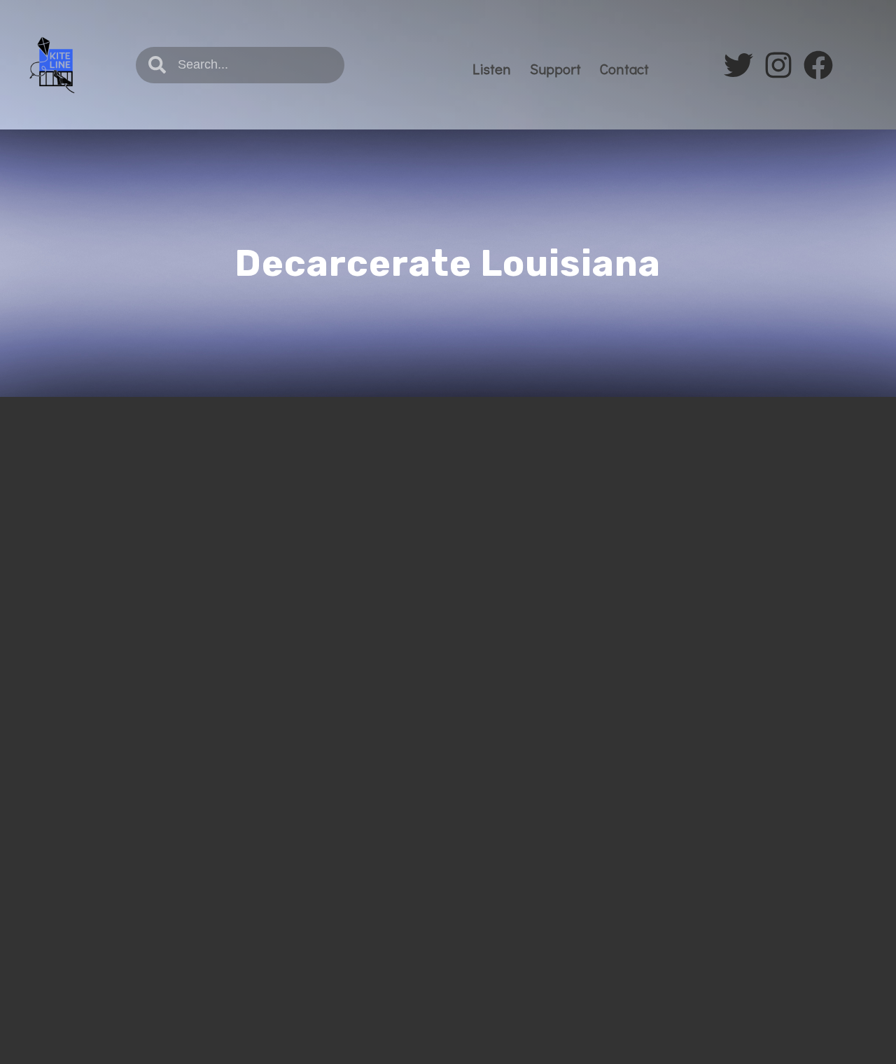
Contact (624, 68)
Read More (101, 793)
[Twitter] (738, 65)
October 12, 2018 (116, 569)
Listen (491, 68)
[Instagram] (778, 65)
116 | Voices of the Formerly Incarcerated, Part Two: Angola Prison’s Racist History (216, 518)
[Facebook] (818, 65)
